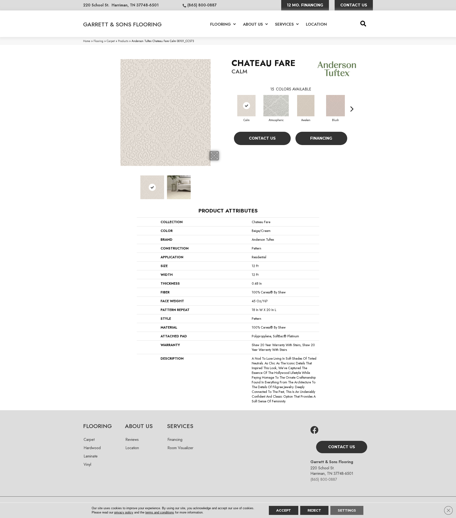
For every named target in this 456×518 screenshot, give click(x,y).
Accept (283, 510)
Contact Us (262, 138)
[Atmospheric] (276, 106)
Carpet (111, 41)
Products (123, 41)
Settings (347, 510)
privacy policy (123, 512)
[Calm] (246, 106)
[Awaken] (306, 106)
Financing (321, 138)
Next (222, 185)
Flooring (98, 41)
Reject (314, 510)
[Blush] (335, 106)
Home (86, 41)
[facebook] (314, 430)
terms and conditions (159, 512)
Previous (108, 185)
